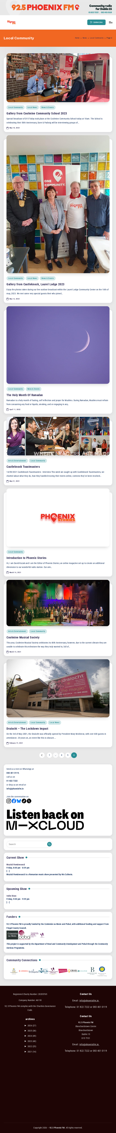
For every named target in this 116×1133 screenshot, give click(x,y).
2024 (32, 1036)
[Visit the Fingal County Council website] (38, 935)
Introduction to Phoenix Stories (26, 558)
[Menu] (110, 22)
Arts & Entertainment (17, 461)
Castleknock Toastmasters (23, 466)
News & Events (48, 107)
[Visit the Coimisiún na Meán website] (12, 935)
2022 (32, 1046)
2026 (32, 1025)
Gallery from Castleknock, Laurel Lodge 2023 (35, 284)
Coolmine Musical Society (22, 637)
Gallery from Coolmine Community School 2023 (36, 113)
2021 (32, 1051)
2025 (32, 1031)
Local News (32, 107)
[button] (96, 22)
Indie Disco (11, 896)
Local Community (15, 107)
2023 (32, 1041)
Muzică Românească (15, 864)
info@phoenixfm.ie (89, 1000)
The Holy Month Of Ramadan (24, 395)
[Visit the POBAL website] (24, 935)
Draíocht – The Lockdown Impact (27, 728)
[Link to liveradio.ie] (23, 971)
